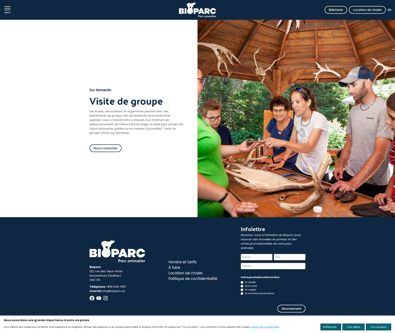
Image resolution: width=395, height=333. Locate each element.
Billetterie (336, 10)
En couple (250, 289)
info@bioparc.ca (113, 291)
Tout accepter (378, 327)
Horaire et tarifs (182, 262)
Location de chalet (367, 10)
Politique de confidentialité (264, 327)
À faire (174, 267)
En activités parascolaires (259, 293)
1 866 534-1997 (116, 287)
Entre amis (251, 285)
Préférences (330, 327)
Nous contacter (105, 148)
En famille (250, 282)
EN (389, 10)
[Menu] (7, 8)
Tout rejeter (353, 327)
